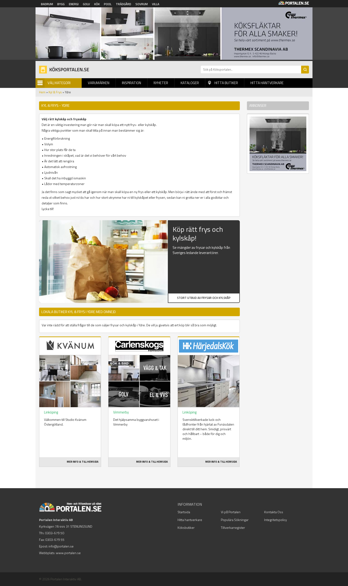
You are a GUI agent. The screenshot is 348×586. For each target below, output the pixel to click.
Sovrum (141, 4)
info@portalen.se (61, 546)
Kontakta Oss (273, 511)
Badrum (47, 4)
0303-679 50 (54, 532)
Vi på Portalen (231, 511)
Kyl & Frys (55, 92)
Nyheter (161, 83)
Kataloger (190, 83)
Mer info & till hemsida (82, 462)
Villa (155, 4)
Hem (42, 92)
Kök (97, 4)
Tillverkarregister (233, 527)
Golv (86, 4)
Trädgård (123, 4)
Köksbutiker (186, 527)
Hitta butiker (226, 83)
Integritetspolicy (275, 519)
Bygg (61, 4)
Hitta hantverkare (267, 83)
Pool (108, 4)
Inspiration (131, 83)
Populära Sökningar (235, 519)
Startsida (184, 511)
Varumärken (98, 83)
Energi (74, 4)
